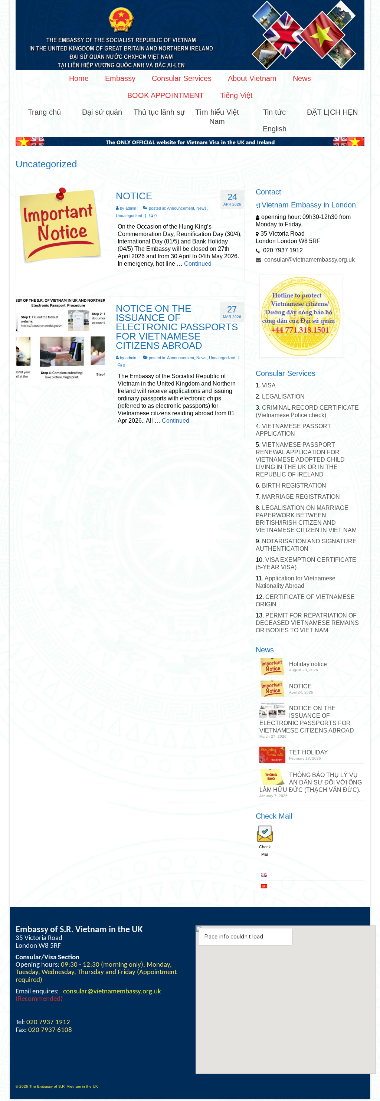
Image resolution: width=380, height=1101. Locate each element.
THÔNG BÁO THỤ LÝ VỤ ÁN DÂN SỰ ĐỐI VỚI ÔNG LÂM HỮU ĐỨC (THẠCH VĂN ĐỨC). (310, 782)
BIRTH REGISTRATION (293, 485)
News (201, 208)
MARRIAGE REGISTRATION (301, 497)
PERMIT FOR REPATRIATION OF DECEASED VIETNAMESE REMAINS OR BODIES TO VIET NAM (307, 622)
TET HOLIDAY (308, 752)
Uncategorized (129, 215)
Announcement (180, 208)
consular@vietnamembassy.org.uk (309, 259)
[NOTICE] (60, 225)
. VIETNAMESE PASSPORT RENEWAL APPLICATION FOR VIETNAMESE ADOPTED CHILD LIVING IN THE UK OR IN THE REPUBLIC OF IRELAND (300, 460)
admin (130, 208)
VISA (268, 385)
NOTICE (300, 686)
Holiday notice (308, 664)
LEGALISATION (283, 396)
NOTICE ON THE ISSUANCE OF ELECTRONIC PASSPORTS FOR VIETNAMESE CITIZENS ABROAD (306, 719)
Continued (198, 263)
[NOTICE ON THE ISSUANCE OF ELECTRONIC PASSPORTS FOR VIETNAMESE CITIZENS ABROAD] (60, 340)
